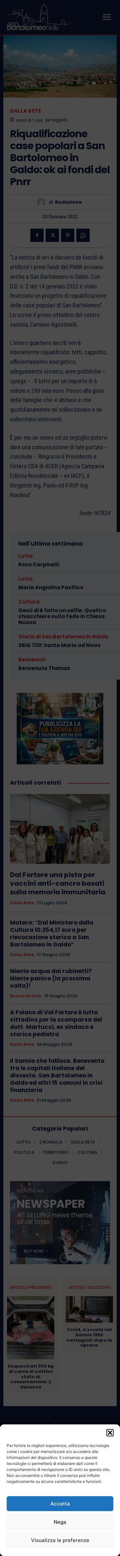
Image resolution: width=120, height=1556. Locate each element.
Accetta (60, 1503)
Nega (60, 1522)
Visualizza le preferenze (60, 1540)
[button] (110, 1432)
